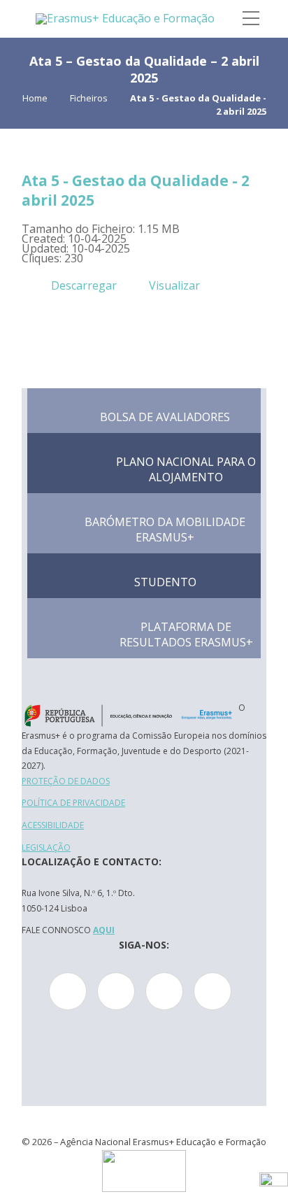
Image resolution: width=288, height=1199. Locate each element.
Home (35, 98)
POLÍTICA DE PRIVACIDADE (73, 803)
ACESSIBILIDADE (53, 825)
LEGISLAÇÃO (46, 847)
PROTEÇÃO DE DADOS (66, 781)
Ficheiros (89, 98)
